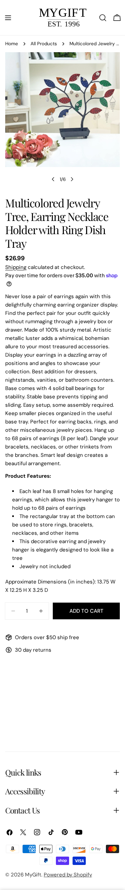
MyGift (33, 874)
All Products (44, 44)
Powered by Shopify (68, 874)
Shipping (15, 267)
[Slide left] (53, 179)
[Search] (103, 18)
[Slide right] (71, 179)
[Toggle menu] (8, 18)
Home (11, 44)
